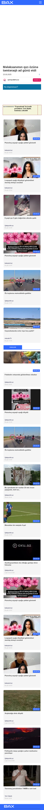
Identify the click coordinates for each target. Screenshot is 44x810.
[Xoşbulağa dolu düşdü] (22, 700)
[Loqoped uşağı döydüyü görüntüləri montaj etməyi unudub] (22, 167)
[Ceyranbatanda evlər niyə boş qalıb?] (22, 318)
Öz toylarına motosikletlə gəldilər (18, 293)
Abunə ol (37, 80)
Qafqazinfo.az (9, 225)
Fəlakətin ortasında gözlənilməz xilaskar (21, 375)
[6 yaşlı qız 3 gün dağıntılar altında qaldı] (22, 205)
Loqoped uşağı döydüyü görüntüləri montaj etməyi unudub (19, 181)
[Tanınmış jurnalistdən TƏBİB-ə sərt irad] (22, 775)
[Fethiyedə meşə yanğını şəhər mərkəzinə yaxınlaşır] (22, 738)
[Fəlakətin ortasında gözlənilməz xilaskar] (22, 362)
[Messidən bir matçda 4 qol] (22, 512)
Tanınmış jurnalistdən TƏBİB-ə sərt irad (20, 788)
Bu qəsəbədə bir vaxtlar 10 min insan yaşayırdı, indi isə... (19, 489)
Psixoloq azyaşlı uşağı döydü (16, 412)
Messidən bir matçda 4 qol (15, 525)
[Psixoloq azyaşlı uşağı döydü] (22, 399)
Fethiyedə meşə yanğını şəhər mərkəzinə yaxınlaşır (21, 752)
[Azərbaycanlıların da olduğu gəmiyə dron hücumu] (22, 550)
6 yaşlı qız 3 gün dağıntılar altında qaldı (20, 218)
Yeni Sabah (8, 796)
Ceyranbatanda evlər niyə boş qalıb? (19, 331)
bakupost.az (9, 150)
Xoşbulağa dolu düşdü (14, 713)
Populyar (13, 347)
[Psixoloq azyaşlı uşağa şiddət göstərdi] (22, 130)
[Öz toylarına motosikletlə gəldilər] (22, 280)
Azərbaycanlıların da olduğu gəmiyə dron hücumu (21, 564)
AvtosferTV (8, 338)
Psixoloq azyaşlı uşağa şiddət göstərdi (20, 143)
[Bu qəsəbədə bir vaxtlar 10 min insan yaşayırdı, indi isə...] (22, 475)
